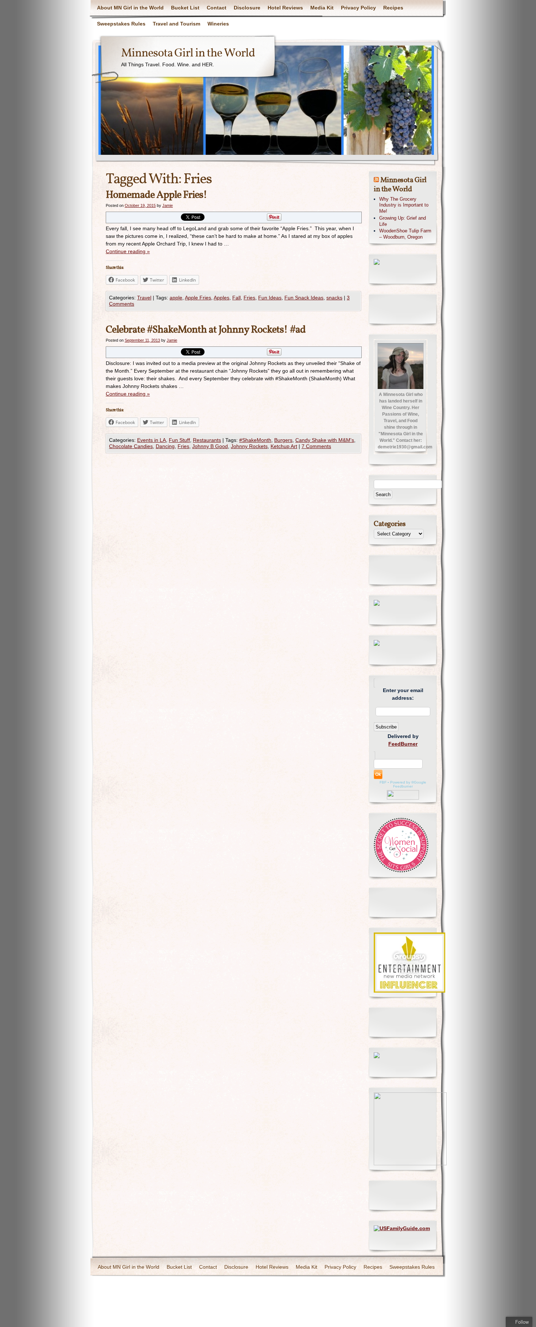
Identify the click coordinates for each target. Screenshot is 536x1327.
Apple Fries (198, 298)
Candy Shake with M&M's (324, 440)
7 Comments (316, 446)
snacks (334, 298)
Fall (236, 298)
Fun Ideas (269, 298)
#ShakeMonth (255, 440)
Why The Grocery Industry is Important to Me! (403, 205)
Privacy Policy (358, 8)
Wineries (218, 24)
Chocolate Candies (131, 446)
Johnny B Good (210, 446)
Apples (221, 298)
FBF (383, 782)
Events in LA (151, 440)
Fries (249, 298)
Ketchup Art (284, 446)
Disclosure (247, 8)
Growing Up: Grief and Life (402, 221)
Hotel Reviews (285, 8)
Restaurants (207, 440)
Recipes (393, 8)
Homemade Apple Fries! (156, 195)
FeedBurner (402, 744)
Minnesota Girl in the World (188, 54)
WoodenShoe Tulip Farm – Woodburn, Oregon (405, 234)
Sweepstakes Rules (121, 24)
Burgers (283, 440)
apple (176, 298)
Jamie (167, 205)
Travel (144, 298)
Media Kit (322, 8)
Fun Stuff (179, 440)
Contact (216, 8)
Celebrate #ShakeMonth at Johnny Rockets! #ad (206, 330)
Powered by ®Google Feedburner (408, 784)
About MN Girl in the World (130, 8)
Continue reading (128, 251)
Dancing (165, 446)
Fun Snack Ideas (303, 298)
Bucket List (185, 8)
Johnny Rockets (249, 446)
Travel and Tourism (176, 24)
